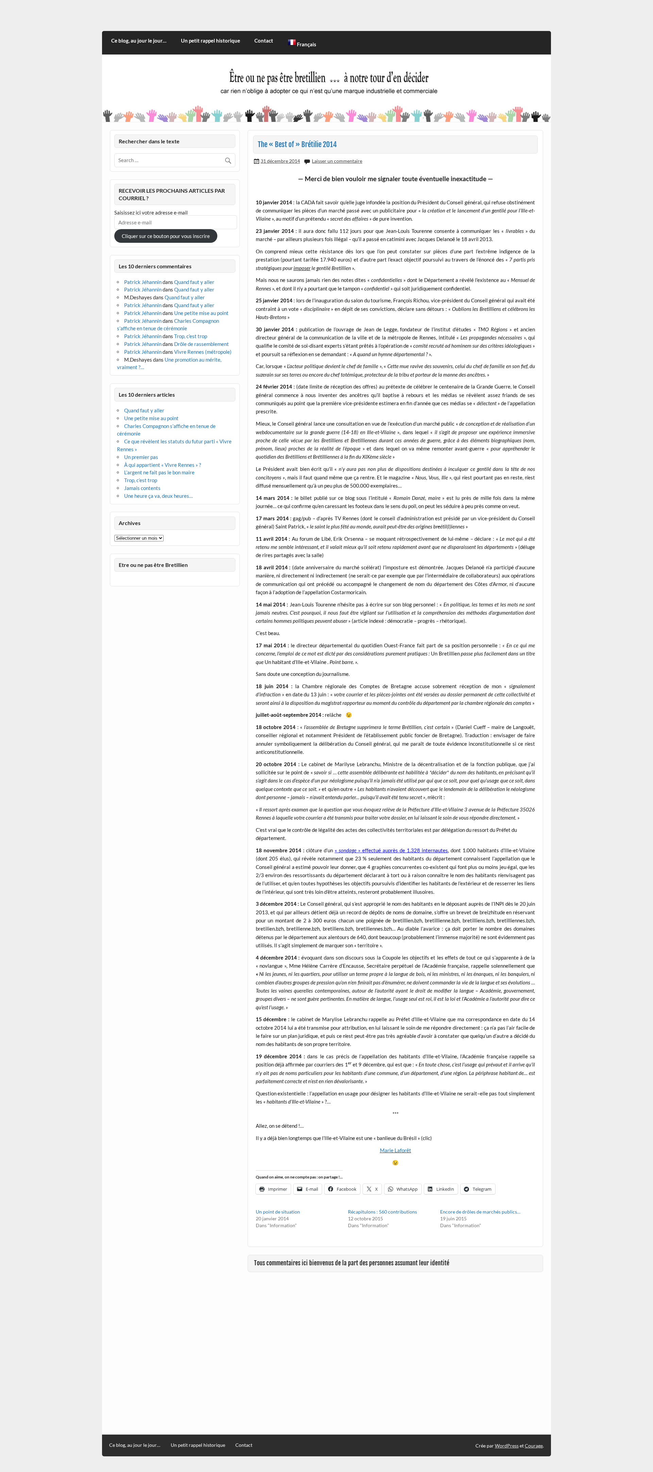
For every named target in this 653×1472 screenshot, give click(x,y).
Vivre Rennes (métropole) (203, 352)
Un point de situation (278, 1212)
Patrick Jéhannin (143, 282)
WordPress (507, 1446)
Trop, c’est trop (190, 336)
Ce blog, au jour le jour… (138, 40)
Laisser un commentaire (337, 161)
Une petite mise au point (201, 313)
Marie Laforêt (395, 1150)
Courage (534, 1446)
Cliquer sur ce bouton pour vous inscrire (166, 236)
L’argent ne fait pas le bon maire (159, 472)
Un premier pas (141, 457)
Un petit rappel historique (210, 40)
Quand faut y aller (194, 282)
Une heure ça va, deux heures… (158, 496)
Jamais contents (142, 488)
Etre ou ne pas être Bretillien (153, 564)
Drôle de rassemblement (201, 344)
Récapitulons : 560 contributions (382, 1212)
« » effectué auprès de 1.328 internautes (391, 850)
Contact (263, 40)
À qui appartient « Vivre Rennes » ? (162, 465)
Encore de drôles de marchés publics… (480, 1212)
